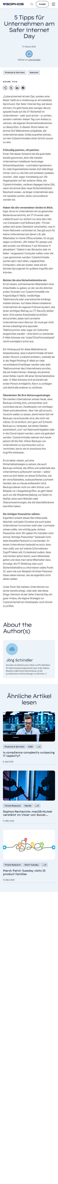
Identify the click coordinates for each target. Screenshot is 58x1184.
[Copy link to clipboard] (5, 88)
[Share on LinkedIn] (17, 88)
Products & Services (14, 72)
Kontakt (42, 4)
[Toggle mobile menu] (53, 4)
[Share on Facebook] (23, 88)
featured (34, 72)
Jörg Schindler (34, 60)
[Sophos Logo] (13, 4)
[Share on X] (11, 88)
